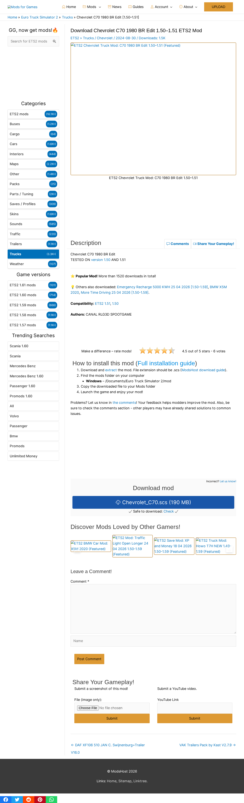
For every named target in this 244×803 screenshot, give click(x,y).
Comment (80, 581)
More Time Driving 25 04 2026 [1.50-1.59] (114, 292)
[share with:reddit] (28, 799)
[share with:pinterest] (40, 799)
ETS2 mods (19, 114)
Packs (15, 184)
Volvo (14, 416)
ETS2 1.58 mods (23, 315)
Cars (13, 144)
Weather (17, 264)
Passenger (18, 426)
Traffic (15, 234)
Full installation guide (166, 363)
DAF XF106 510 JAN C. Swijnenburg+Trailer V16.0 (108, 746)
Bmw (14, 436)
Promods (17, 446)
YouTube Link (168, 700)
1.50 (115, 304)
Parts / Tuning (21, 194)
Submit (112, 718)
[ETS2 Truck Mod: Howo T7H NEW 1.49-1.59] (174, 546)
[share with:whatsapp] (51, 799)
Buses (15, 124)
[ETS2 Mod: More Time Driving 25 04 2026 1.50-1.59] (216, 546)
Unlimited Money (23, 456)
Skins (14, 214)
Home (70, 7)
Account (161, 7)
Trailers (16, 244)
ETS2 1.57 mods (23, 325)
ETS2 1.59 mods (23, 305)
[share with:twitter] (17, 799)
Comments (179, 244)
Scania (15, 356)
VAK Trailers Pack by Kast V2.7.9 (207, 745)
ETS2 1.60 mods (23, 295)
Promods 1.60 (21, 396)
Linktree (140, 781)
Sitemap (125, 781)
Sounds (16, 224)
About (188, 7)
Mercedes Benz (23, 366)
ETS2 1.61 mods (23, 285)
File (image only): (88, 700)
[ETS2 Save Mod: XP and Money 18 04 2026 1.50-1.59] (132, 546)
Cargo (15, 134)
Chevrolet (105, 38)
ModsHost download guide (203, 370)
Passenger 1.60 (22, 386)
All (12, 406)
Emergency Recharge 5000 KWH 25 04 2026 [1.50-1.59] (162, 287)
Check (169, 511)
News (116, 7)
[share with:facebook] (5, 799)
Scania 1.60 (19, 346)
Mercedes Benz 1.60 (26, 376)
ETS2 (75, 38)
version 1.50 (100, 260)
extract (111, 370)
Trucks (15, 254)
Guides (138, 7)
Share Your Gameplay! (215, 244)
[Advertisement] (33, 74)
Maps (14, 164)
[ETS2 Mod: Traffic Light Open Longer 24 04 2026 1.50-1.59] (91, 546)
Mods (91, 7)
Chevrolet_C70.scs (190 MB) (156, 502)
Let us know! (228, 481)
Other (14, 174)
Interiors (17, 154)
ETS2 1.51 (102, 304)
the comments (124, 403)
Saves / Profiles (23, 204)
